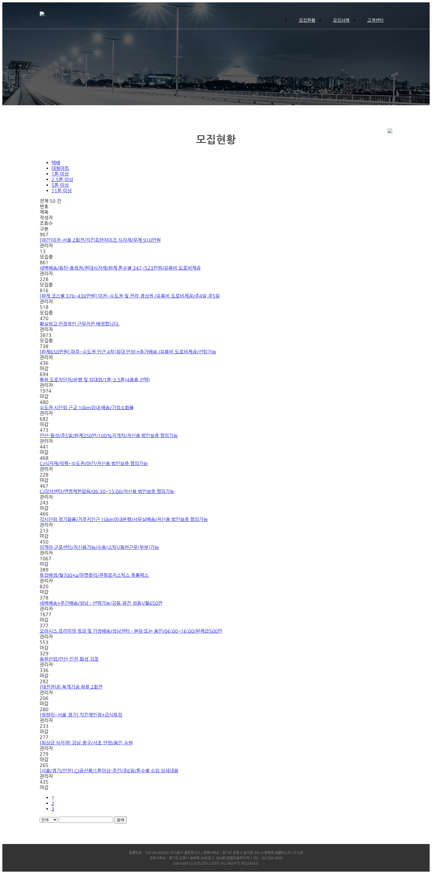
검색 (120, 820)
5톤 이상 (60, 185)
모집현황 (307, 20)
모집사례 (341, 20)
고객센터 (375, 20)
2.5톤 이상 (62, 179)
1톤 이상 (60, 174)
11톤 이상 (61, 190)
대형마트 (60, 168)
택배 (55, 163)
